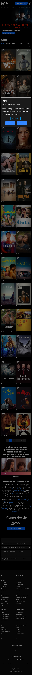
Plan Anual (18, 631)
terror (10, 501)
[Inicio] (4, 3)
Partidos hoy (3, 636)
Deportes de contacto (5, 631)
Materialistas (19, 228)
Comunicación (19, 638)
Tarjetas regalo (19, 636)
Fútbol (14, 7)
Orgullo (2, 605)
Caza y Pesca (18, 603)
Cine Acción (3, 586)
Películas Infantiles (5, 592)
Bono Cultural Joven (20, 633)
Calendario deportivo (24, 7)
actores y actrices (19, 495)
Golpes (18, 202)
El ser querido (19, 578)
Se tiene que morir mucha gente (22, 588)
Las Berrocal (18, 592)
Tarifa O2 (18, 635)
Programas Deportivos (20, 601)
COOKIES (27, 663)
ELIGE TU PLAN (16, 529)
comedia (22, 499)
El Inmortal (18, 586)
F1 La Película (20, 72)
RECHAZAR (10, 123)
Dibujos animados (19, 599)
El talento (19, 306)
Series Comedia (4, 599)
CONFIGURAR (15, 118)
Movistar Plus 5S (19, 605)
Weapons (3, 150)
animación (25, 501)
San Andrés (4, 384)
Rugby (2, 627)
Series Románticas (5, 597)
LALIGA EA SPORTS (4, 616)
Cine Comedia (4, 584)
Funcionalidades (19, 614)
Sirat (2, 202)
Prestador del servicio (7, 663)
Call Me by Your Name (7, 410)
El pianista (19, 358)
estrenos (7, 489)
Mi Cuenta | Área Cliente (21, 616)
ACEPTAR (21, 123)
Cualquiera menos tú (6, 332)
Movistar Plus (16, 511)
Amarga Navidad (19, 584)
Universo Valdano (4, 621)
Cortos (2, 588)
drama (27, 499)
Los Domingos (19, 150)
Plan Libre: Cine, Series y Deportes (23, 623)
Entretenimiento (4, 603)
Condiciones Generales (20, 618)
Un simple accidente (21, 280)
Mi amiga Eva (4, 436)
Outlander (18, 590)
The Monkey (19, 410)
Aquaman (3, 358)
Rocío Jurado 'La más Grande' (22, 593)
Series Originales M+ (5, 595)
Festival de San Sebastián (21, 597)
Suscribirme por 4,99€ (8, 33)
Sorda (17, 254)
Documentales (4, 601)
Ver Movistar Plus (19, 612)
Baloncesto (3, 623)
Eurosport (3, 633)
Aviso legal (16, 663)
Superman (4, 254)
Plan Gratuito (18, 629)
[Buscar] (13, 3)
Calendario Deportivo (5, 635)
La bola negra (19, 580)
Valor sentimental (6, 176)
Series (3, 7)
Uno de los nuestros (21, 384)
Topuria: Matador (4, 629)
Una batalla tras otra (7, 72)
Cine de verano (4, 590)
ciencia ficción (17, 501)
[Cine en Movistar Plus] (16, 466)
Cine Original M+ (4, 580)
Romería (3, 306)
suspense (5, 501)
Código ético (18, 620)
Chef (17, 332)
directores (15, 493)
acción (17, 499)
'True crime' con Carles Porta (22, 595)
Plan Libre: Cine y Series (21, 625)
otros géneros (13, 502)
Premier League (4, 618)
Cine (8, 7)
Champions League (5, 614)
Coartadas (4, 228)
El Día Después (4, 620)
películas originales (16, 489)
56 (21, 440)
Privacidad (22, 663)
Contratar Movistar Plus (20, 621)
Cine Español (3, 582)
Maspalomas (4, 280)
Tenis (2, 625)
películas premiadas (17, 490)
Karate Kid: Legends (21, 436)
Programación (4, 638)
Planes (17, 627)
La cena (18, 176)
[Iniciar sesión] (29, 3)
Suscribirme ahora (21, 3)
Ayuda (16, 650)
